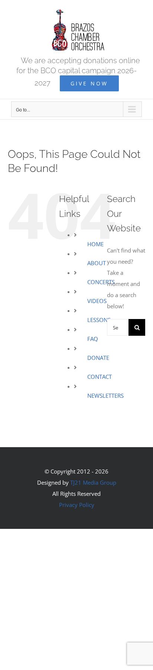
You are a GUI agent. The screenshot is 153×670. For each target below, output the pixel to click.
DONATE (98, 357)
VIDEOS (97, 301)
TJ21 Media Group (93, 482)
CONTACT (99, 376)
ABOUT (96, 263)
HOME (95, 244)
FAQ (92, 338)
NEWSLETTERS (105, 395)
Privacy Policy (76, 504)
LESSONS (99, 319)
